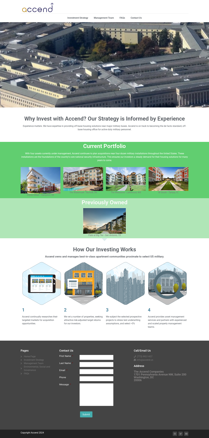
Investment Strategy (77, 17)
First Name (66, 356)
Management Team (104, 17)
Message (65, 384)
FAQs (122, 17)
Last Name (66, 363)
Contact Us (136, 17)
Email (63, 370)
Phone (62, 377)
